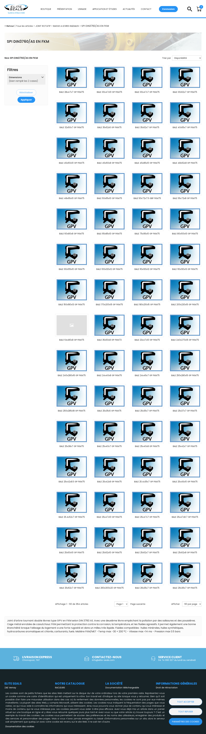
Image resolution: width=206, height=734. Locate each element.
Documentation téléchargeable (122, 687)
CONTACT (146, 9)
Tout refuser (185, 711)
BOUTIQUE (46, 9)
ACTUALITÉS (129, 9)
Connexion (168, 9)
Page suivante (137, 604)
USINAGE (82, 9)
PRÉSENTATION (64, 9)
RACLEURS (60, 687)
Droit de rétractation (167, 687)
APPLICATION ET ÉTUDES (104, 9)
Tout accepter (185, 701)
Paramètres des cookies (185, 721)
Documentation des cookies (19, 726)
